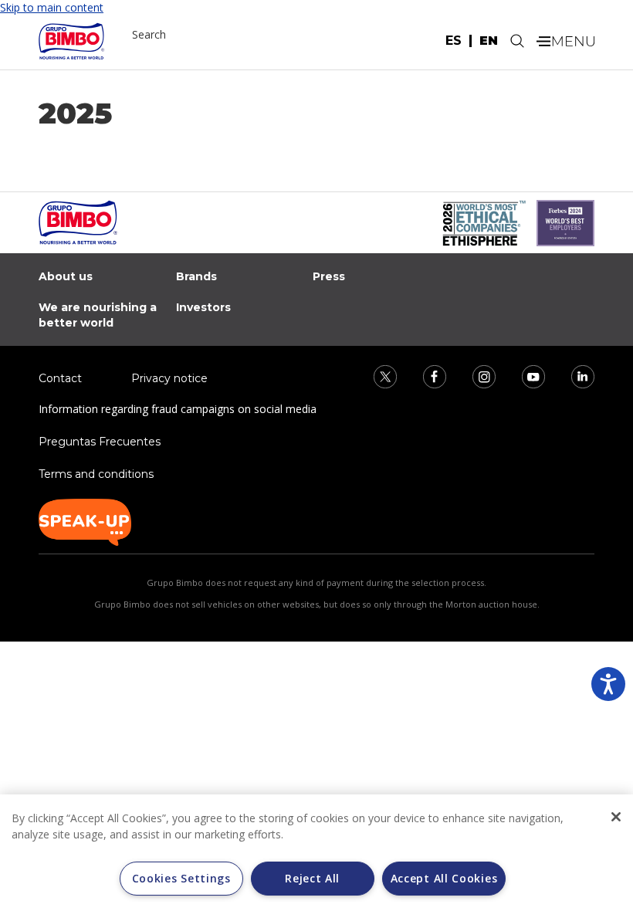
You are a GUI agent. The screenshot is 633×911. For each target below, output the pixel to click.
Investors (203, 307)
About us (66, 276)
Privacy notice (169, 378)
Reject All (312, 878)
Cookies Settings (181, 878)
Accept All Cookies (444, 878)
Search (149, 34)
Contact (60, 378)
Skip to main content (51, 7)
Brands (196, 276)
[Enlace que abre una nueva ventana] (375, 375)
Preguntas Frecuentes (100, 442)
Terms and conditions (96, 474)
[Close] (616, 817)
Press (329, 276)
